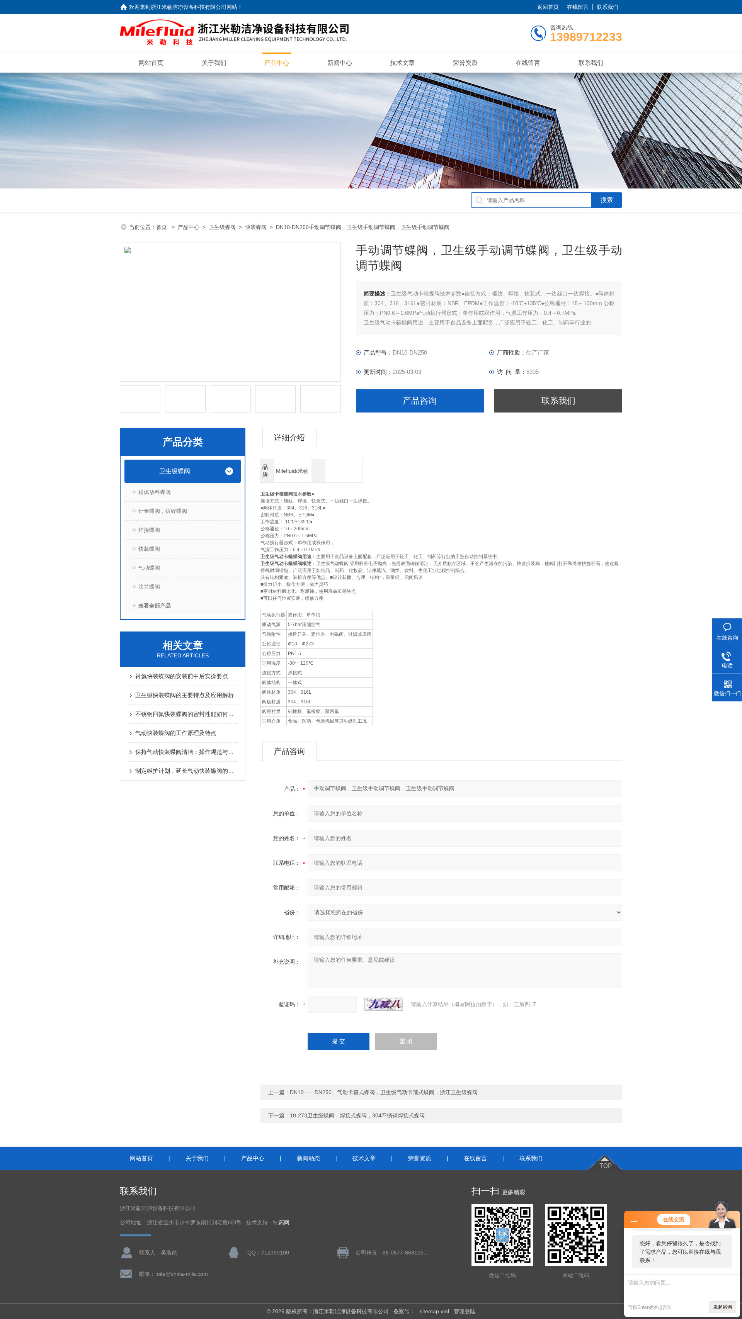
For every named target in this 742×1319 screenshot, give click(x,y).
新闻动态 (308, 1158)
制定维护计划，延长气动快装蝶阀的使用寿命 (186, 770)
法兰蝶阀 (149, 587)
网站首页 (151, 62)
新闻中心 (339, 62)
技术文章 (402, 62)
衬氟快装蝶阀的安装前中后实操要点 (181, 676)
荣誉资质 (465, 62)
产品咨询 (420, 401)
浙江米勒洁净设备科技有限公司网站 (194, 7)
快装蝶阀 (256, 227)
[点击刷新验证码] (383, 1004)
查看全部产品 (154, 606)
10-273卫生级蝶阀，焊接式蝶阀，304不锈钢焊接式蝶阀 (357, 1115)
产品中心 (276, 62)
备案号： (404, 1311)
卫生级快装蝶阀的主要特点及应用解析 (184, 695)
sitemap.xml (434, 1311)
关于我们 (214, 62)
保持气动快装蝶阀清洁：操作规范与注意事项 (186, 752)
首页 (162, 227)
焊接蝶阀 (149, 530)
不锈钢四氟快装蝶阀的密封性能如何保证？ (186, 714)
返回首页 (548, 7)
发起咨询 (722, 1307)
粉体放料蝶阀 (154, 492)
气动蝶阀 (149, 568)
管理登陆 (464, 1311)
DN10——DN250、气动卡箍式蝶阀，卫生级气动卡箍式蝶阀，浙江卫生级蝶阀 (384, 1092)
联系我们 (607, 7)
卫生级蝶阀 (222, 227)
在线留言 (578, 7)
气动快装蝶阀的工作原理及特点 (175, 733)
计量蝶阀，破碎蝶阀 (162, 511)
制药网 (281, 1223)
